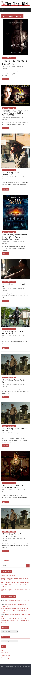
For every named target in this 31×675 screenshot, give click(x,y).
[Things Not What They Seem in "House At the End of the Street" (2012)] (15, 85)
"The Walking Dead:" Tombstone (10, 173)
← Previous (5, 560)
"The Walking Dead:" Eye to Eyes (13, 381)
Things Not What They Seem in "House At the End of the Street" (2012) (15, 113)
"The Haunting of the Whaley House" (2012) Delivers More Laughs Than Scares (14, 236)
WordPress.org (5, 658)
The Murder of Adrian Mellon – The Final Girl (13, 619)
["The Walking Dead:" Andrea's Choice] (15, 403)
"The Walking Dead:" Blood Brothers (13, 285)
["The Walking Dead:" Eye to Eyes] (15, 355)
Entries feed (4, 653)
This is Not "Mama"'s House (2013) (14, 62)
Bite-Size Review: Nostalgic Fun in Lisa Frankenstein (15, 582)
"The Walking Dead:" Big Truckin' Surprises (12, 535)
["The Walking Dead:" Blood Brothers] (15, 260)
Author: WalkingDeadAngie (9, 57)
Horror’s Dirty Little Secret (8, 575)
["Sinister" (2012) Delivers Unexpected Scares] (15, 452)
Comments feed (5, 655)
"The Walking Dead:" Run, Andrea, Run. (13, 332)
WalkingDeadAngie (16, 66)
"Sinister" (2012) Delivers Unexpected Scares (12, 486)
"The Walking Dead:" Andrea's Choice (14, 429)
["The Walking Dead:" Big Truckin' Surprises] (15, 509)
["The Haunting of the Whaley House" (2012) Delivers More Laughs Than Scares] (15, 196)
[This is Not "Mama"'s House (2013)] (15, 20)
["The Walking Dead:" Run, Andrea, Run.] (15, 307)
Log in (2, 650)
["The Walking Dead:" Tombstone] (15, 134)
